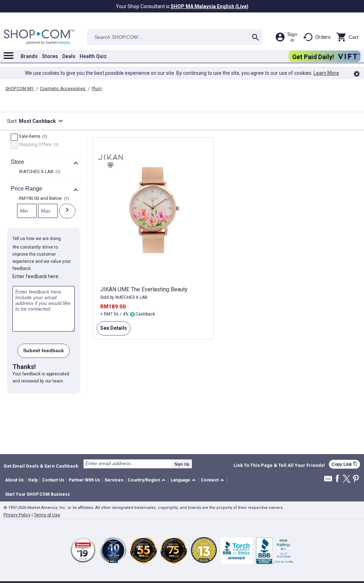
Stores (50, 56)
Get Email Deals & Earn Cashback (41, 465)
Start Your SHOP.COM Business (37, 494)
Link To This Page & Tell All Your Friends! (279, 465)
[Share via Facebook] (337, 479)
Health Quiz (93, 56)
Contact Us (53, 480)
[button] (147, 480)
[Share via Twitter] (346, 479)
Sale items (32, 137)
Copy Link (344, 464)
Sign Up (182, 464)
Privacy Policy (17, 514)
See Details (112, 330)
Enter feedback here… (36, 276)
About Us (14, 480)
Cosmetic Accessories (63, 88)
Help (33, 480)
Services (114, 480)
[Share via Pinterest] (356, 479)
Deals (68, 56)
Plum (97, 88)
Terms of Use (47, 514)
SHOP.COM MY (19, 88)
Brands (29, 56)
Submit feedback (43, 350)
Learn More (326, 73)
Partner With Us (84, 480)
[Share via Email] (328, 480)
